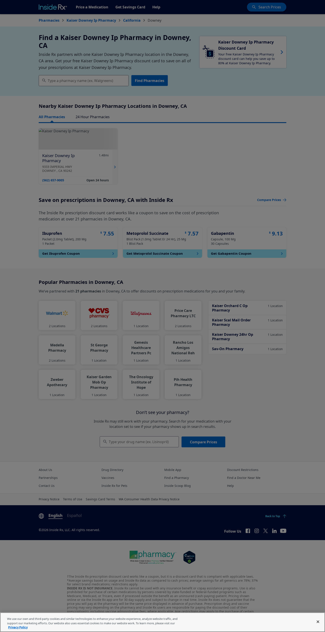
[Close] (318, 621)
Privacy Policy (18, 627)
